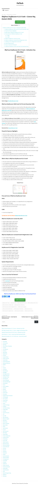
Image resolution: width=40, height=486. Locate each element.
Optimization (5, 428)
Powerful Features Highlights (10, 31)
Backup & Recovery (10, 14)
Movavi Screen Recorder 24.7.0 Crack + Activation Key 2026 (13, 328)
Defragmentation (6, 374)
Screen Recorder (6, 446)
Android (4, 347)
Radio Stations (5, 442)
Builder (4, 364)
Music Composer (6, 423)
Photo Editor (5, 434)
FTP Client (5, 401)
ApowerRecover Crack (12, 128)
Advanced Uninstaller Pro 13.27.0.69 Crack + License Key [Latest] (14, 336)
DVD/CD (4, 388)
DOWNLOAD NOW (20, 22)
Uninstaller (5, 460)
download (7, 281)
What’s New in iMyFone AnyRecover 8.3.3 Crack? (14, 32)
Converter (5, 369)
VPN (4, 471)
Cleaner (4, 367)
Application (5, 354)
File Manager (5, 397)
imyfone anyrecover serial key (19, 310)
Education (5, 391)
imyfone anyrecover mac (28, 308)
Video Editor (5, 468)
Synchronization (6, 456)
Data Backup (5, 371)
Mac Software (5, 417)
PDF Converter (5, 431)
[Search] (36, 322)
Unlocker (4, 462)
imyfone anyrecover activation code (7, 304)
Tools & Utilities (6, 457)
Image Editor (5, 409)
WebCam (4, 474)
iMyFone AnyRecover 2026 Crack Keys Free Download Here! (16, 46)
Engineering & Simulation (8, 395)
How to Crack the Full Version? (10, 45)
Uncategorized (5, 459)
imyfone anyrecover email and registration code (9, 306)
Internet (4, 411)
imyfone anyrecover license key (18, 308)
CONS (7, 37)
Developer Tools (6, 377)
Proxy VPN (5, 440)
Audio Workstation (6, 361)
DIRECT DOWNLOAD (20, 300)
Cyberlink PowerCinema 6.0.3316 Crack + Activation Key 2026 (13, 332)
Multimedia (5, 422)
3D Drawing (5, 343)
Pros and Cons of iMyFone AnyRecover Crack (13, 34)
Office (4, 426)
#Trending (5, 341)
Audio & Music (5, 357)
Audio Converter (6, 358)
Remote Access (6, 443)
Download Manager (6, 381)
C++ (4, 366)
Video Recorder (6, 470)
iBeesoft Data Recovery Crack (21, 215)
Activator (4, 344)
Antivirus (4, 350)
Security (4, 448)
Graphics (4, 406)
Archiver (4, 355)
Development (5, 378)
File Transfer (5, 398)
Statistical (5, 453)
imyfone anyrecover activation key (19, 304)
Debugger (5, 372)
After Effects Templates (7, 346)
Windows (14, 14)
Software (5, 451)
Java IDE (4, 415)
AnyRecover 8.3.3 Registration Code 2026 (12, 41)
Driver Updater (6, 386)
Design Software (6, 375)
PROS (7, 35)
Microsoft (5, 420)
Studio (4, 454)
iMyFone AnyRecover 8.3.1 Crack (32, 302)
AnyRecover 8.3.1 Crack (5, 302)
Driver (4, 384)
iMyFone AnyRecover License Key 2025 (12, 38)
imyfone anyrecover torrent (29, 310)
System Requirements (9, 43)
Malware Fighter (6, 419)
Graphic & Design (6, 405)
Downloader (5, 383)
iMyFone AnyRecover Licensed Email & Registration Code (15, 40)
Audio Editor (5, 360)
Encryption (5, 394)
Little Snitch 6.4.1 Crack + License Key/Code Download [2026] (13, 334)
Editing (4, 389)
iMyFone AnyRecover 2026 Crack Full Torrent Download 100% (16, 29)
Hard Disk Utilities (6, 408)
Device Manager (6, 380)
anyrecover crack (13, 302)
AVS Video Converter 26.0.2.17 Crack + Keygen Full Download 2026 (14, 330)
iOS (3, 414)
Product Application (6, 436)
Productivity (5, 439)
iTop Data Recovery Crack (13, 101)
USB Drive (5, 463)
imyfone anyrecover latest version (7, 308)
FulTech (20, 3)
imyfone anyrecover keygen (22, 306)
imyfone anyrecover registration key (7, 310)
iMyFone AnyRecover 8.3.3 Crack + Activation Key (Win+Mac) (14, 27)
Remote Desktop (6, 445)
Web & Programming (7, 473)
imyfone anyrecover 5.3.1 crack (21, 302)
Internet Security (6, 412)
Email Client (5, 392)
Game (4, 403)
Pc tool (4, 429)
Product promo (6, 437)
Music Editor (5, 425)
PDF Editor (5, 432)
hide (19, 25)
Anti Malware (5, 349)
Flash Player (5, 400)
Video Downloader (6, 466)
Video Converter (6, 465)
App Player (5, 352)
